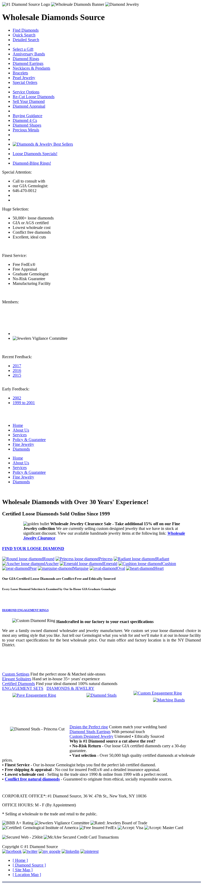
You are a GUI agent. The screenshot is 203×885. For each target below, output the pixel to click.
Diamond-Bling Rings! (32, 163)
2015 (17, 375)
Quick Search (24, 35)
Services (20, 435)
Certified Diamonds (18, 683)
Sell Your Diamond (29, 101)
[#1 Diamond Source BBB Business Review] (32, 333)
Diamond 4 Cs (25, 120)
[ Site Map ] (23, 870)
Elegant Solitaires (16, 679)
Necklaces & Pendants (31, 68)
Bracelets (20, 73)
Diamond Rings (26, 58)
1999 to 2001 (24, 402)
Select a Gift (23, 49)
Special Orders (25, 82)
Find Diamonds (26, 30)
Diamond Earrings (28, 63)
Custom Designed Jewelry (91, 736)
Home (18, 425)
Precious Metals (26, 130)
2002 (17, 398)
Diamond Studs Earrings (90, 731)
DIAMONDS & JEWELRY (70, 688)
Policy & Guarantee (29, 439)
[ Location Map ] (27, 874)
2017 (17, 365)
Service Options (26, 92)
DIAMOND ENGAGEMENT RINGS (25, 610)
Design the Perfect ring (89, 727)
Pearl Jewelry (24, 77)
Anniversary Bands (29, 54)
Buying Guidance (27, 115)
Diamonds (21, 449)
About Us (21, 430)
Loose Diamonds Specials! (35, 153)
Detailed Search (26, 39)
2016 (17, 370)
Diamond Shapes (27, 125)
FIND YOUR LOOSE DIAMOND (33, 548)
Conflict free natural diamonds (32, 779)
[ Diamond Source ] (29, 865)
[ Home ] (20, 860)
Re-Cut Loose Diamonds (33, 96)
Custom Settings (15, 674)
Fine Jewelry (23, 444)
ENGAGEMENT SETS (22, 688)
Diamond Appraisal (29, 106)
